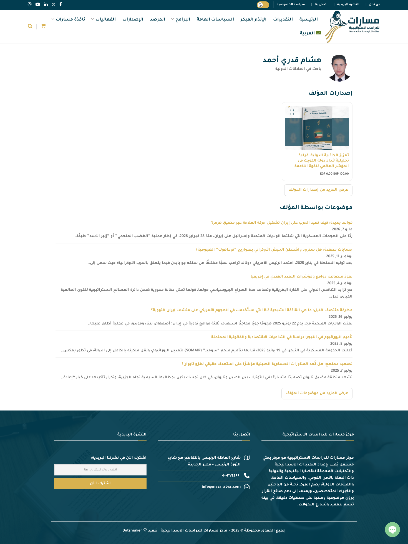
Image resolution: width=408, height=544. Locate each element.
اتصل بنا (321, 4)
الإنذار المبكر (253, 19)
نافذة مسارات (70, 19)
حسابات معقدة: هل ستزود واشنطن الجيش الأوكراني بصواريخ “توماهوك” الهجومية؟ (274, 250)
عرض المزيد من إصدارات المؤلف (318, 190)
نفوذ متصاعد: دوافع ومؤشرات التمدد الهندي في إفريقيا (301, 277)
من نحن (374, 4)
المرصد (157, 19)
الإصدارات (132, 19)
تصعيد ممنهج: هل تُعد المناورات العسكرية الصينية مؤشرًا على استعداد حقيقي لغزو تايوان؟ (267, 364)
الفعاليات (105, 19)
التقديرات (283, 19)
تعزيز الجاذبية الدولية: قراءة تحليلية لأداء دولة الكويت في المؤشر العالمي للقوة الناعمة (321, 160)
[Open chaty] (392, 529)
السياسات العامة (215, 19)
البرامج (182, 19)
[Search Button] (30, 27)
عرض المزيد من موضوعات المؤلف (317, 393)
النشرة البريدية (348, 4)
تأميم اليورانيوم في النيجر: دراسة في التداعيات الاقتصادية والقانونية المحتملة (281, 337)
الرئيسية (308, 19)
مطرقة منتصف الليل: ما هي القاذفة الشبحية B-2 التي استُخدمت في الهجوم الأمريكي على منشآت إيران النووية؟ (251, 310)
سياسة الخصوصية (291, 4)
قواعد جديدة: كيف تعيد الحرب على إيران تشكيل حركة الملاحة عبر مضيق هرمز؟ (281, 223)
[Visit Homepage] (352, 26)
